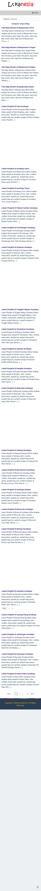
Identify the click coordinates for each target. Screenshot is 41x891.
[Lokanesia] (20, 4)
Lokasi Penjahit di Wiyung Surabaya (16, 529)
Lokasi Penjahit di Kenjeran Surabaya (16, 247)
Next (32, 693)
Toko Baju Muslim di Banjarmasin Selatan (18, 67)
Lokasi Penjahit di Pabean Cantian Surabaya (19, 208)
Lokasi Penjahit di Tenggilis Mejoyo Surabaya (20, 309)
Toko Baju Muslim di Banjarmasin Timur (17, 28)
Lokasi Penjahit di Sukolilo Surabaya (16, 349)
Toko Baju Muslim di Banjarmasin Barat (17, 87)
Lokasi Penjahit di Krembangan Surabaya (18, 228)
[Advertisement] (20, 146)
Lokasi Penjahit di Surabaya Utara (15, 169)
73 (27, 693)
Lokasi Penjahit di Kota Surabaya (15, 106)
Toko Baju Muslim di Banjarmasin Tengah (18, 47)
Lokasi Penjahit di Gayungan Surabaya (17, 654)
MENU (36, 13)
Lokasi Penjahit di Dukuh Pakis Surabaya (18, 674)
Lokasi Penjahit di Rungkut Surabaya (16, 368)
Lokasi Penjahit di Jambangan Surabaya (17, 634)
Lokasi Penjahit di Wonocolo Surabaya (17, 509)
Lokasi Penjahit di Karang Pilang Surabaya (18, 615)
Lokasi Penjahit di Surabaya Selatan (16, 490)
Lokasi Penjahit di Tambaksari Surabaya (17, 329)
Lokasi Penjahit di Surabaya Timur (15, 188)
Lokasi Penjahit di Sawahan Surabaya (16, 591)
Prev (9, 693)
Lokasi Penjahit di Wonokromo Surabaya (18, 470)
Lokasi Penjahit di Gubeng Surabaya (16, 450)
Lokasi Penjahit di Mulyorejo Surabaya (17, 388)
